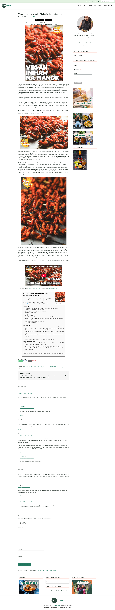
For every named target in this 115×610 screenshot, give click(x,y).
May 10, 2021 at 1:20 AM (24, 487)
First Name (76, 73)
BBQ (26, 368)
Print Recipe (49, 20)
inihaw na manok (45, 368)
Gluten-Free (44, 366)
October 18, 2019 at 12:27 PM (25, 435)
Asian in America (53, 288)
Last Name (76, 78)
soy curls (52, 368)
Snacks (49, 366)
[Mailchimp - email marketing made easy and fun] (90, 83)
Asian (35, 366)
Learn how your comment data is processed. (47, 570)
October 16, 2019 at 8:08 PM (25, 421)
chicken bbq (30, 368)
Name (20, 543)
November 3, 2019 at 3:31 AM (25, 471)
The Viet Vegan (56, 605)
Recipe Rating (21, 522)
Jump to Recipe (40, 20)
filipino (39, 368)
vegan (55, 368)
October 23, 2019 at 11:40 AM (27, 458)
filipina (35, 368)
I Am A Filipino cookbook (34, 288)
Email (20, 549)
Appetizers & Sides (28, 366)
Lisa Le (22, 406)
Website (20, 556)
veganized (60, 368)
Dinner (38, 366)
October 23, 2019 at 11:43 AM (27, 408)
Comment (21, 527)
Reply (19, 402)
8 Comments (36, 16)
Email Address (77, 69)
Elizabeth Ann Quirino (23, 392)
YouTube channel (27, 99)
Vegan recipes (54, 366)
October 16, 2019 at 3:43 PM (25, 393)
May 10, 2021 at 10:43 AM (26, 501)
